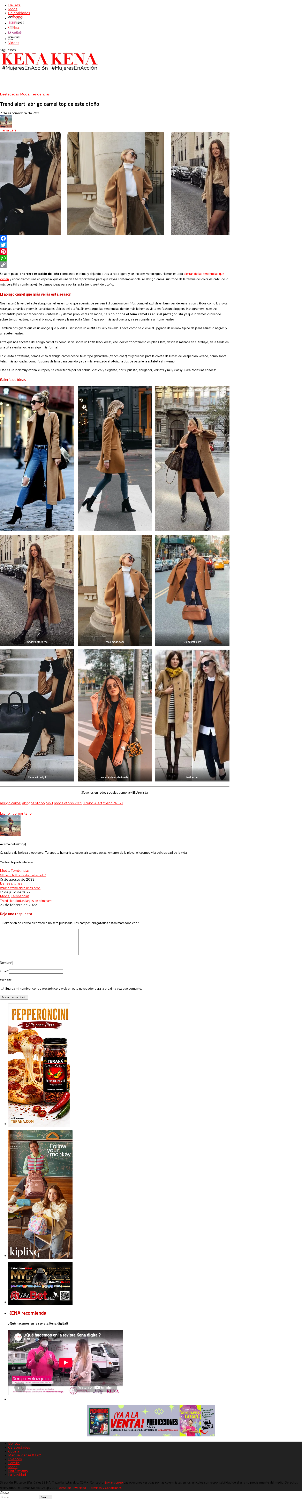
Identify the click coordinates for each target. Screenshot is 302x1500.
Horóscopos (18, 1471)
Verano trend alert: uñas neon (20, 887)
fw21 (49, 803)
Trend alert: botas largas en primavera (26, 900)
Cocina (13, 1451)
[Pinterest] (114, 251)
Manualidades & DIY (24, 1455)
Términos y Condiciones (105, 1488)
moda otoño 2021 (68, 803)
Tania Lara (8, 130)
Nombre (6, 963)
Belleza (14, 5)
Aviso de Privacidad (72, 1488)
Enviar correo (114, 1482)
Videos (13, 43)
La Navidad (17, 1475)
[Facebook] (114, 238)
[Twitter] (114, 245)
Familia (14, 1463)
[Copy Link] (114, 264)
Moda (12, 9)
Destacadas (9, 94)
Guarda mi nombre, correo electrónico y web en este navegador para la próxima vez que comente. (73, 988)
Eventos (15, 1459)
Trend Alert (93, 803)
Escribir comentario (16, 813)
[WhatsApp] (114, 258)
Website (6, 980)
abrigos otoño (33, 803)
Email (4, 971)
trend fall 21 (113, 803)
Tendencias (40, 94)
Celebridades (19, 13)
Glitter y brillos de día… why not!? (23, 875)
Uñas (18, 883)
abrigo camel (10, 803)
